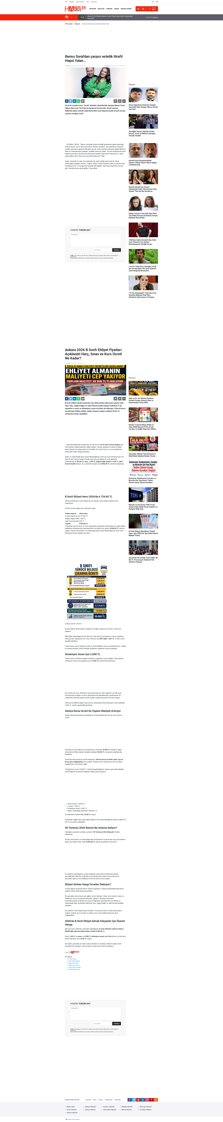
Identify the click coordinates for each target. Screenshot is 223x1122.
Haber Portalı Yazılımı (74, 1119)
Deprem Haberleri (72, 1112)
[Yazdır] (82, 101)
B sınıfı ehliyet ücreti (74, 969)
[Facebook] (66, 101)
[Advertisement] (111, 39)
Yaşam (116, 9)
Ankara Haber (126, 9)
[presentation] (71, 17)
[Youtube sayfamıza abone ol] (138, 1100)
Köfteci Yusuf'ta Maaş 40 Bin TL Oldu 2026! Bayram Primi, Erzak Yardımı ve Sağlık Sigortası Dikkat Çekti (110, 17)
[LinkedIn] (74, 101)
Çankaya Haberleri (90, 1107)
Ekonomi (92, 9)
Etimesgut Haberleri (146, 1107)
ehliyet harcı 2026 (73, 963)
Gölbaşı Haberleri (90, 1110)
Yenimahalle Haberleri (109, 1110)
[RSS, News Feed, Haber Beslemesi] (156, 1100)
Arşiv (87, 1)
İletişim (101, 1100)
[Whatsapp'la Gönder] (78, 101)
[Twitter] (70, 101)
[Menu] (138, 9)
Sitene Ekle (94, 1)
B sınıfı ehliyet (72, 959)
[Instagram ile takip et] (147, 1100)
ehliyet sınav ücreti (73, 965)
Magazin (101, 9)
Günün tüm (152, 17)
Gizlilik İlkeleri (108, 1100)
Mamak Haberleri (127, 1110)
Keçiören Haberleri (109, 1107)
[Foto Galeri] (157, 2)
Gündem (109, 9)
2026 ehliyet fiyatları (74, 961)
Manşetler (71, 1)
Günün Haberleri (80, 1)
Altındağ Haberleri (127, 1107)
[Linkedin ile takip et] (143, 1100)
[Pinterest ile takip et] (151, 1100)
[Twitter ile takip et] (134, 1100)
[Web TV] (153, 2)
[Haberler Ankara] (75, 8)
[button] (115, 101)
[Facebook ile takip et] (130, 1100)
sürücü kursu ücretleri (74, 967)
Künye (95, 1100)
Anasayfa (70, 24)
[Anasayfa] (66, 1)
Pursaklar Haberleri (145, 1110)
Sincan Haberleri (72, 1110)
